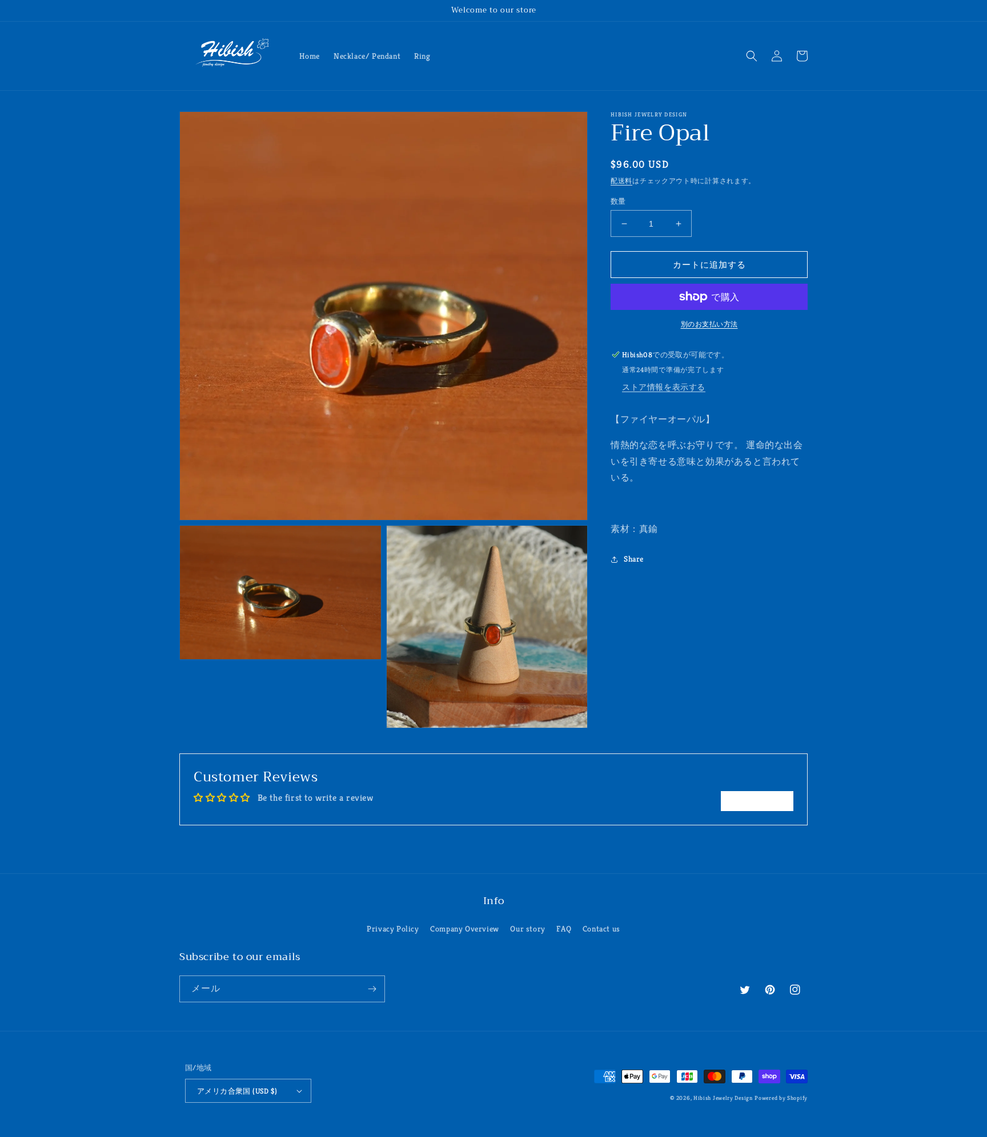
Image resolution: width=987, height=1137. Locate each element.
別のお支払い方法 (709, 324)
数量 (618, 201)
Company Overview (464, 929)
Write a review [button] (757, 801)
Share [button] (634, 559)
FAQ (563, 929)
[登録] (371, 988)
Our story (527, 929)
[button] (751, 55)
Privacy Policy (393, 929)
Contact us (601, 929)
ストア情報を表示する (663, 387)
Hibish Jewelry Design (723, 1098)
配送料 (621, 180)
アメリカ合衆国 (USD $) (237, 1091)
